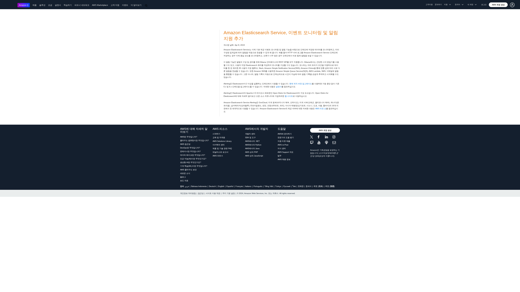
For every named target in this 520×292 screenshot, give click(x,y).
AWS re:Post (283, 145)
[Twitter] (314, 137)
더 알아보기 (136, 5)
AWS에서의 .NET (252, 141)
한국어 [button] (458, 5)
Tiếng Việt (268, 186)
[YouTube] (321, 143)
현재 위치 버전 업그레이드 (300, 84)
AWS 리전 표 (320, 108)
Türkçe (278, 186)
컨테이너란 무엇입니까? (190, 151)
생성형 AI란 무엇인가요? (190, 162)
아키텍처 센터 (219, 145)
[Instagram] (336, 137)
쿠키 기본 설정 (228, 193)
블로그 (183, 177)
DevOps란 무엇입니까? (190, 148)
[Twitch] (314, 143)
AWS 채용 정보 (284, 159)
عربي (187, 186)
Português (257, 186)
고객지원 (429, 5)
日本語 (301, 186)
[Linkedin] (328, 137)
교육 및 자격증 (219, 137)
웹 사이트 (289, 96)
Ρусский (286, 186)
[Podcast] (328, 143)
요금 (50, 5)
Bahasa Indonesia (199, 186)
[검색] (146, 5)
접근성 (201, 193)
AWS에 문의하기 (285, 134)
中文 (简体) (318, 186)
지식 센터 (282, 148)
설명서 (58, 5)
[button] (498, 4)
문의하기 (438, 5)
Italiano (248, 186)
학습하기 (68, 5)
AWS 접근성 (185, 144)
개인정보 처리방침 (188, 193)
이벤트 (125, 5)
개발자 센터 (250, 134)
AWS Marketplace (100, 5)
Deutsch (212, 186)
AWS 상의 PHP (251, 152)
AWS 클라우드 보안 (188, 170)
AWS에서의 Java (252, 148)
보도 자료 (184, 181)
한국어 (308, 186)
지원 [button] (446, 5)
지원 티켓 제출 (284, 141)
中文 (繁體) (330, 186)
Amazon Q (23, 5)
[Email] (336, 143)
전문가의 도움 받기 (286, 137)
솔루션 (42, 5)
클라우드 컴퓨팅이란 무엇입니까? (194, 140)
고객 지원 (115, 5)
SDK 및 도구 (250, 137)
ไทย (294, 186)
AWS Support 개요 (285, 152)
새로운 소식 (185, 173)
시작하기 (216, 134)
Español (229, 186)
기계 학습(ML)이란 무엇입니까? (193, 166)
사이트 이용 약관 (213, 193)
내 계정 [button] (471, 5)
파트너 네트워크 (81, 5)
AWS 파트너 (218, 156)
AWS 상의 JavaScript (254, 156)
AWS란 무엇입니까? (188, 137)
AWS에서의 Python (253, 145)
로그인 (484, 5)
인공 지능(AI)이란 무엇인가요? (193, 159)
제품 (34, 5)
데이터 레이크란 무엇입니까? (192, 155)
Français (239, 186)
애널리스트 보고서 (220, 152)
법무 (279, 156)
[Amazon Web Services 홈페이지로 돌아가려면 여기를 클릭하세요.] (9, 4)
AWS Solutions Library (222, 141)
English (221, 186)
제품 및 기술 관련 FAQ (222, 148)
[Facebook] (321, 137)
